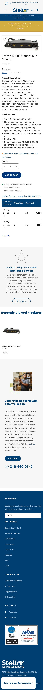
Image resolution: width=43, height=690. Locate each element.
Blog (6, 560)
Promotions (9, 544)
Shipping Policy (11, 592)
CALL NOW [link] (12, 458)
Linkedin (12, 617)
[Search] (32, 10)
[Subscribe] (38, 515)
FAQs (7, 566)
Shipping (4, 72)
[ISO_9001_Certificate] (21, 635)
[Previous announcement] (4, 26)
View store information (13, 191)
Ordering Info (10, 597)
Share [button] (7, 235)
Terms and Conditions (13, 581)
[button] (4, 10)
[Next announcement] (38, 26)
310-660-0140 (21, 675)
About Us (8, 555)
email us (31, 444)
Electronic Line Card (13, 528)
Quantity (5, 161)
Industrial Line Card (12, 533)
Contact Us (9, 550)
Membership (10, 539)
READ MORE (21, 301)
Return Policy (10, 586)
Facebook (13, 612)
